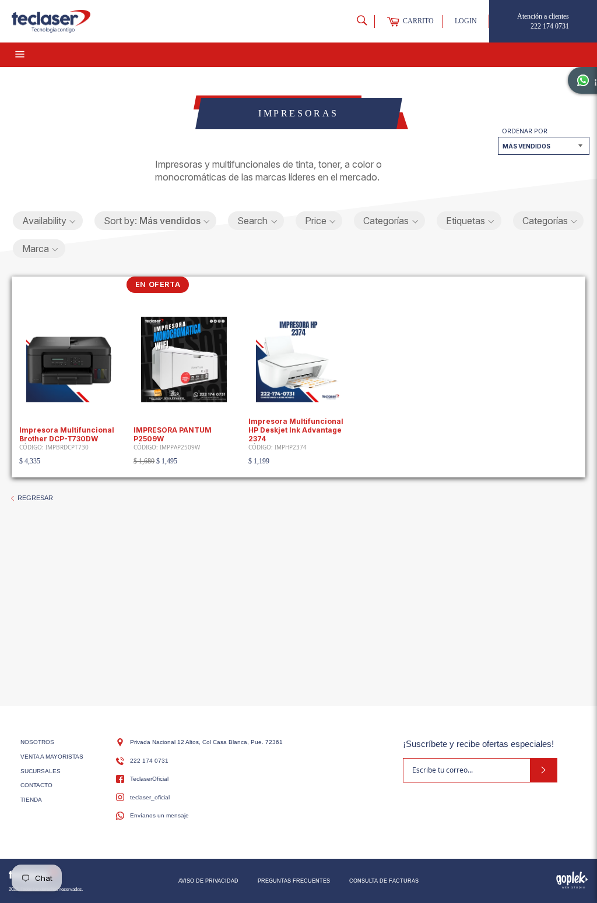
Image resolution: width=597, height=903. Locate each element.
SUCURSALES (40, 771)
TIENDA (31, 799)
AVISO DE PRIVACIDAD (208, 881)
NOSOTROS (37, 742)
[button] (48, 221)
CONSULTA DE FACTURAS (384, 881)
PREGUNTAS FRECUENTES (294, 881)
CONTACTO (36, 785)
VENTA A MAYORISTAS (51, 756)
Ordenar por (524, 130)
